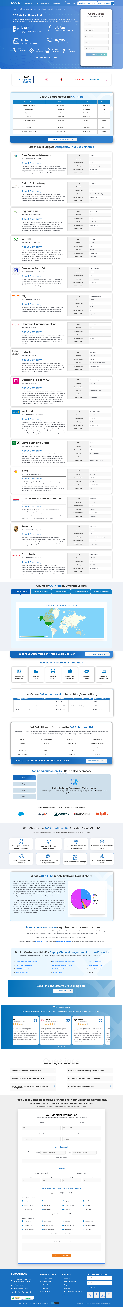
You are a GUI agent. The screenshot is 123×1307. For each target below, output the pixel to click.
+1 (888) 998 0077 (41, 942)
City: (69, 1152)
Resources (56, 3)
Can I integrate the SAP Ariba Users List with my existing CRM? (30, 1087)
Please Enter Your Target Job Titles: (62, 1234)
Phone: (41, 1134)
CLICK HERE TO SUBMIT (96, 54)
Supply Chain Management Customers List (32, 9)
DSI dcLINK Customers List (22, 972)
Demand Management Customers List (62, 965)
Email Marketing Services (87, 3)
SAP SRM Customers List (58, 969)
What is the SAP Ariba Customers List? (26, 1070)
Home (14, 9)
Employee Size (81, 1173)
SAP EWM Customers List (95, 965)
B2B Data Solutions (42, 3)
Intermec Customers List (95, 969)
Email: (82, 1123)
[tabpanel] (74, 787)
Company (28, 3)
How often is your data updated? (81, 1086)
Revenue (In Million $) (41, 1173)
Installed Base (104, 3)
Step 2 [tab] (24, 784)
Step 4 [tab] (24, 796)
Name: (41, 1123)
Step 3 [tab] (24, 790)
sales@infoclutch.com (63, 942)
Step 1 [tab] (24, 777)
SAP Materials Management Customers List (63, 961)
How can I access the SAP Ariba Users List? (28, 1078)
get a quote (71, 3)
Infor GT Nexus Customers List (24, 965)
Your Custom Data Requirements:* (61, 1242)
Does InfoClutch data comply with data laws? (86, 1070)
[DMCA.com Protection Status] (55, 1303)
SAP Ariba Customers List (95, 961)
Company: (81, 1134)
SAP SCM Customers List (22, 969)
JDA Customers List (57, 972)
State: (38, 1152)
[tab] (20, 591)
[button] (58, 1046)
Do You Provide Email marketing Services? (84, 1078)
